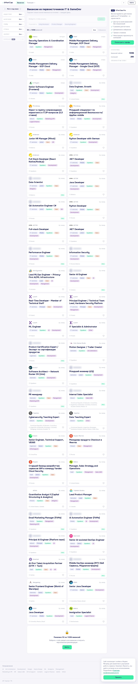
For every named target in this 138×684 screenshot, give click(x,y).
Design (30, 669)
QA (45, 669)
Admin (58, 672)
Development (21, 669)
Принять (118, 677)
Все (94, 30)
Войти (132, 3)
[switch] (4, 9)
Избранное (102, 30)
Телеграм (30, 3)
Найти (101, 19)
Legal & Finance (49, 672)
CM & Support (31, 672)
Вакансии (20, 3)
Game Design (38, 669)
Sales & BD (21, 672)
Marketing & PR (7, 672)
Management (60, 669)
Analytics (51, 669)
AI (3, 669)
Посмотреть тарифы (122, 42)
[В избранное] (63, 52)
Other (64, 672)
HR (15, 672)
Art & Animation (10, 669)
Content (40, 672)
